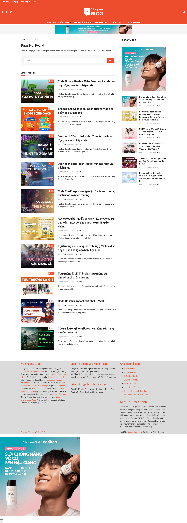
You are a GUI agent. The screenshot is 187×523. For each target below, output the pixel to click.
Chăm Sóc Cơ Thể (131, 376)
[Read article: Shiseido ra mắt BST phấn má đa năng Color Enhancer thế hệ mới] (129, 162)
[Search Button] (184, 12)
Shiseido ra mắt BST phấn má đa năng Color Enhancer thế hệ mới (152, 161)
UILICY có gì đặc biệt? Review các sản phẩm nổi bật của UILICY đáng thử (152, 132)
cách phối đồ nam (37, 371)
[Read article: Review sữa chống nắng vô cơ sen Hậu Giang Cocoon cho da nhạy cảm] (129, 101)
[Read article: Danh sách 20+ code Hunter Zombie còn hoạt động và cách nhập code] (37, 146)
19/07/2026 (70, 305)
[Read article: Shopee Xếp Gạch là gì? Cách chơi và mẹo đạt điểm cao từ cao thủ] (37, 119)
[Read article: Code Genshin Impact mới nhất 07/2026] (37, 311)
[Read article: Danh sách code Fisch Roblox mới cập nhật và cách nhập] (37, 174)
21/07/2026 (70, 89)
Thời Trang (116, 23)
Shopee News (101, 23)
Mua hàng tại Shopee (28, 2)
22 (159, 184)
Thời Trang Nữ (129, 369)
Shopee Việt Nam (28, 432)
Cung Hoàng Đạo (59, 394)
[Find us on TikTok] (7, 11)
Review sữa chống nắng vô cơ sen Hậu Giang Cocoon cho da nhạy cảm (152, 100)
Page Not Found (32, 39)
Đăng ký (15, 2)
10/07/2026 (152, 152)
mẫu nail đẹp (43, 386)
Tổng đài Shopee (43, 432)
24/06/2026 (152, 167)
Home (23, 39)
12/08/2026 (152, 123)
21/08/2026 (152, 106)
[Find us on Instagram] (11, 11)
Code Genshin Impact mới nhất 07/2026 (82, 301)
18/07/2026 (70, 336)
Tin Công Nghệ (133, 23)
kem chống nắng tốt (56, 377)
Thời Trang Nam (130, 372)
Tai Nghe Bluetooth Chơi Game (136, 391)
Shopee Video (30, 400)
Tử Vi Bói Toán (130, 384)
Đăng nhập (5, 2)
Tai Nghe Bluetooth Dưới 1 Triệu (136, 395)
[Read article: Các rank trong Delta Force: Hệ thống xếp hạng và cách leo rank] (37, 338)
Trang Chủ (50, 23)
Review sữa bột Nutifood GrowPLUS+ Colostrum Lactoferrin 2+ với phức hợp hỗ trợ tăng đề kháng (87, 222)
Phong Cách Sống (82, 23)
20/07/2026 (70, 230)
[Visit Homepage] (93, 12)
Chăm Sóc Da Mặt (131, 380)
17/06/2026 (152, 184)
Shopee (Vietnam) (135, 432)
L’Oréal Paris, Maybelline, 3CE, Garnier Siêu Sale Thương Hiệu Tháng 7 (150, 146)
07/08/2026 (152, 138)
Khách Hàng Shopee (132, 387)
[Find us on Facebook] (2, 11)
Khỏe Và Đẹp (63, 23)
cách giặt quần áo (39, 389)
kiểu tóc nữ (32, 386)
